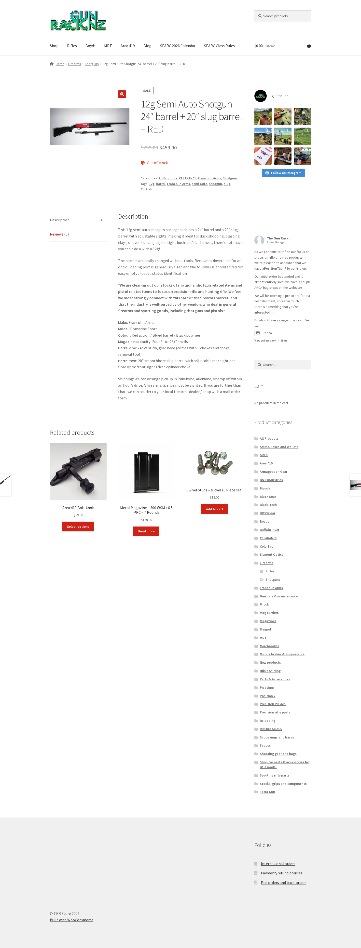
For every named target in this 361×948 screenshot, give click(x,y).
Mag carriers (269, 612)
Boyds (90, 45)
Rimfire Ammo (271, 729)
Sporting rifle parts (275, 775)
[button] (122, 94)
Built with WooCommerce (71, 919)
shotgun (215, 184)
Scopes (265, 745)
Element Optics (271, 554)
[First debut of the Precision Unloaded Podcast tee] (263, 116)
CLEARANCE (187, 178)
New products (270, 662)
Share (284, 340)
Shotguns (92, 64)
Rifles (72, 45)
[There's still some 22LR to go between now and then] (282, 156)
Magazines (268, 621)
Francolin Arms (209, 178)
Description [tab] (59, 219)
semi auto (199, 184)
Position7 (271, 268)
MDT (108, 45)
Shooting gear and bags (278, 753)
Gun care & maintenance (279, 596)
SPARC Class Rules (219, 45)
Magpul (265, 629)
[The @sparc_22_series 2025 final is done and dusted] (282, 136)
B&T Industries (271, 480)
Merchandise (269, 646)
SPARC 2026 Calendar (177, 45)
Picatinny (267, 687)
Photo (267, 333)
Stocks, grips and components (283, 783)
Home (60, 64)
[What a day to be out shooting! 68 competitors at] (302, 136)
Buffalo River (269, 529)
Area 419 (128, 45)
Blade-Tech (268, 504)
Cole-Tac (266, 546)
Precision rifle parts (275, 712)
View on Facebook (265, 340)
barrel (160, 184)
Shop (54, 45)
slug (227, 184)
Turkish (146, 189)
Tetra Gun (267, 792)
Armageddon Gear (273, 471)
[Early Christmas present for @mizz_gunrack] (302, 116)
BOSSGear (267, 513)
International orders (278, 863)
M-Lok (264, 604)
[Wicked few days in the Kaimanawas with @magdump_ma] (263, 136)
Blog (147, 45)
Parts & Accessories (275, 679)
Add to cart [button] (214, 509)
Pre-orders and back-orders (283, 882)
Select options (78, 526)
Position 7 (267, 696)
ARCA (264, 455)
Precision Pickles (273, 704)
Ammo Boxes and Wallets (279, 447)
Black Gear (268, 496)
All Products (168, 178)
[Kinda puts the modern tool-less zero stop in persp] (282, 116)
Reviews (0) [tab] (59, 234)
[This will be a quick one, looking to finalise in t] (302, 156)
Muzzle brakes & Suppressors (282, 654)
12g (151, 184)
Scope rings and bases (277, 737)
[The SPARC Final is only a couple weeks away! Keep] (263, 156)
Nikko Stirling (270, 671)
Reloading (267, 720)
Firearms (74, 64)
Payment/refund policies (281, 872)
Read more (146, 531)
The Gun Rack (278, 238)
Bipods (265, 488)
